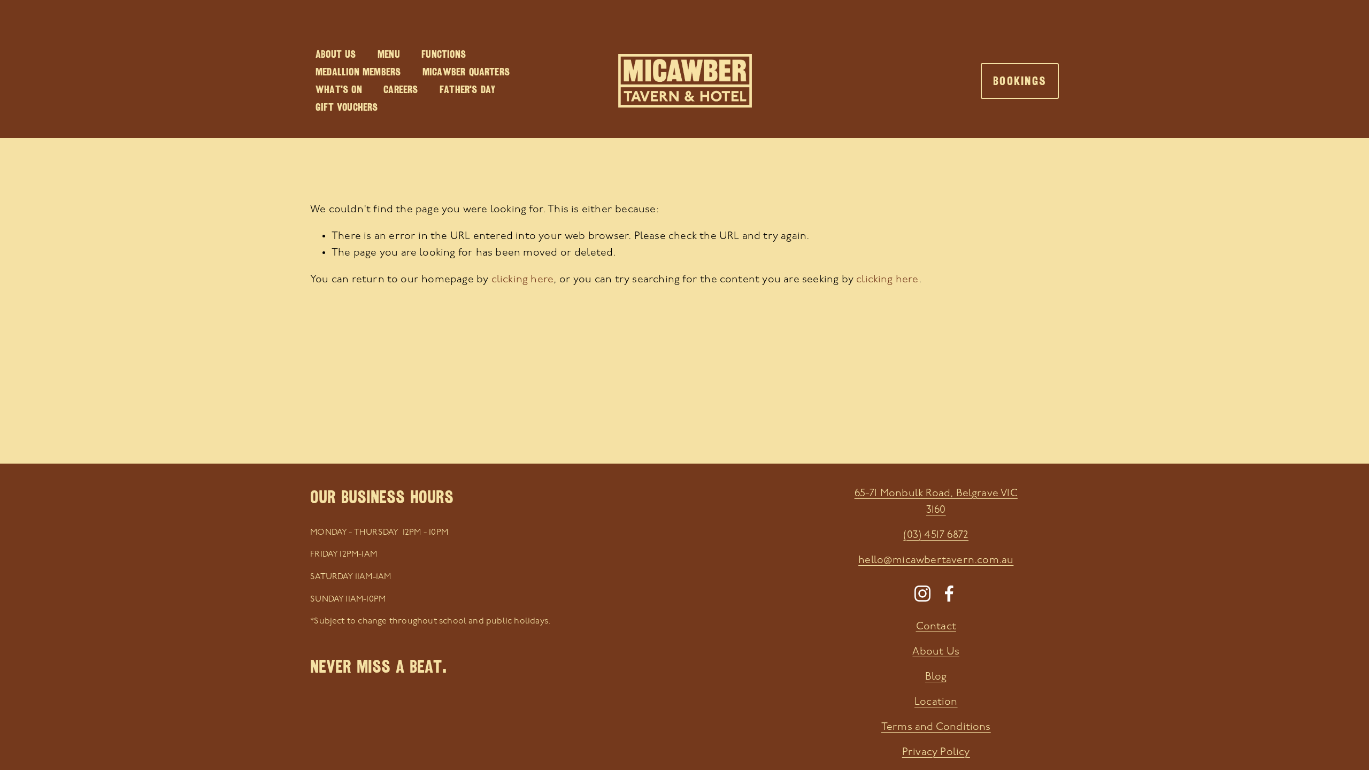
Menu (389, 54)
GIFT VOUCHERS (347, 106)
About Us (336, 54)
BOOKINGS (1020, 81)
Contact (936, 626)
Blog (936, 677)
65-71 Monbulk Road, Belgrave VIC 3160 (936, 501)
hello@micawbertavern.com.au (935, 560)
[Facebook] (949, 593)
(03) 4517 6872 (935, 535)
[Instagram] (922, 593)
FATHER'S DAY (467, 89)
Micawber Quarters (466, 71)
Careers (400, 89)
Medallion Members (358, 71)
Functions (443, 54)
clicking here (522, 279)
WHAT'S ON (339, 89)
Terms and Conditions (936, 727)
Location (936, 702)
